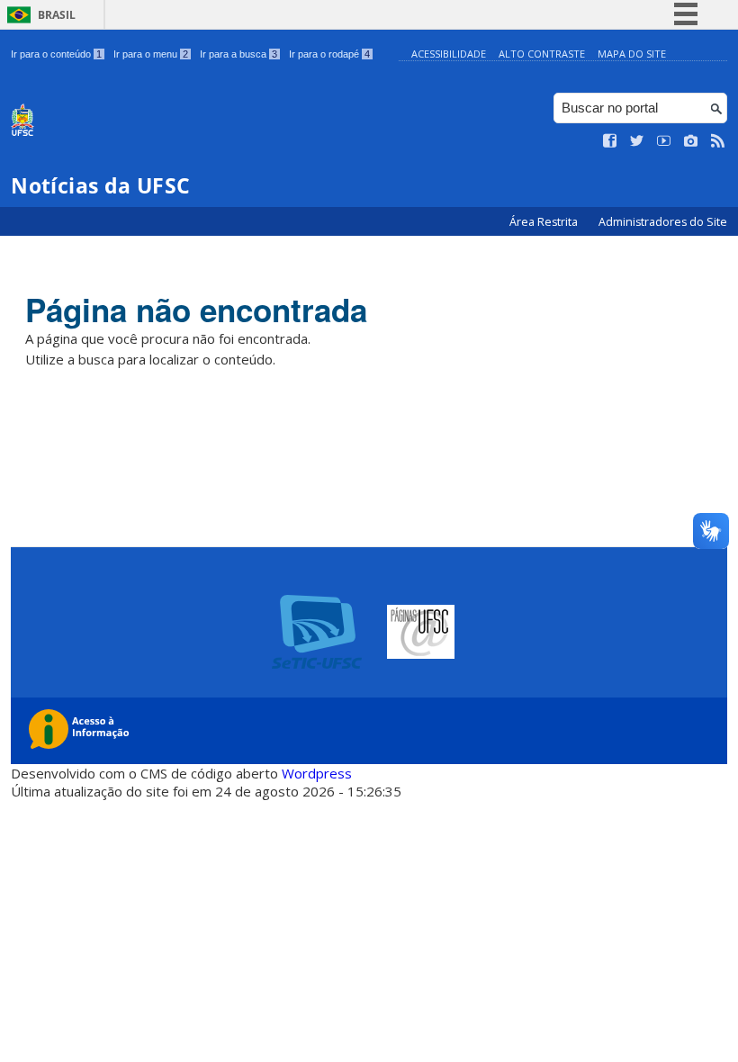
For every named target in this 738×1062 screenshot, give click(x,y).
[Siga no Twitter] (637, 141)
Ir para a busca (238, 54)
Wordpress (317, 773)
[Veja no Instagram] (691, 141)
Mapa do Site (632, 53)
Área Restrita (544, 222)
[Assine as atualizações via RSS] (718, 141)
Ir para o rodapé (329, 54)
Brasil (57, 14)
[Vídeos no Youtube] (664, 141)
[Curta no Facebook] (610, 141)
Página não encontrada (196, 309)
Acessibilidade (448, 53)
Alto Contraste (542, 53)
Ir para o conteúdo (56, 54)
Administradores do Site (662, 222)
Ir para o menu (150, 54)
